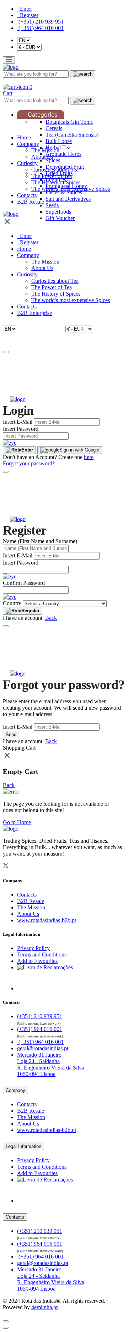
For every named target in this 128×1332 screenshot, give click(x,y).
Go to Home (17, 822)
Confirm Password (24, 583)
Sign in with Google (79, 450)
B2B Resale (30, 202)
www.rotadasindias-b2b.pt (46, 920)
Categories (42, 114)
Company (28, 144)
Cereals (54, 128)
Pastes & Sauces (64, 192)
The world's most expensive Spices (70, 189)
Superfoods (58, 212)
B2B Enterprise (34, 313)
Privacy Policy (33, 948)
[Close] (6, 352)
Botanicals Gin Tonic (69, 122)
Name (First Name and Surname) (40, 541)
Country (12, 603)
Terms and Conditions (41, 954)
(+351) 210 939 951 (40, 22)
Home (24, 137)
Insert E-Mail (17, 422)
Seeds (52, 205)
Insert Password (20, 429)
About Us (42, 157)
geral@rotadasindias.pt (42, 1048)
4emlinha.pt (44, 1307)
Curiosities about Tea (55, 170)
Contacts (27, 195)
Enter (27, 450)
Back (51, 618)
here (89, 457)
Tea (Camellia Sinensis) (72, 135)
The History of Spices (55, 182)
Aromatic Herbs (63, 154)
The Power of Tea (51, 176)
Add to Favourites (37, 961)
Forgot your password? (29, 463)
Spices (53, 160)
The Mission (45, 150)
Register (30, 610)
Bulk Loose (59, 141)
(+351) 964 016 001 (40, 28)
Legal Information (23, 1146)
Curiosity (27, 163)
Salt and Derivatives (68, 199)
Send (11, 734)
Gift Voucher (60, 218)
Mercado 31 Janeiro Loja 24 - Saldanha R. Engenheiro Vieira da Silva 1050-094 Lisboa (50, 1064)
